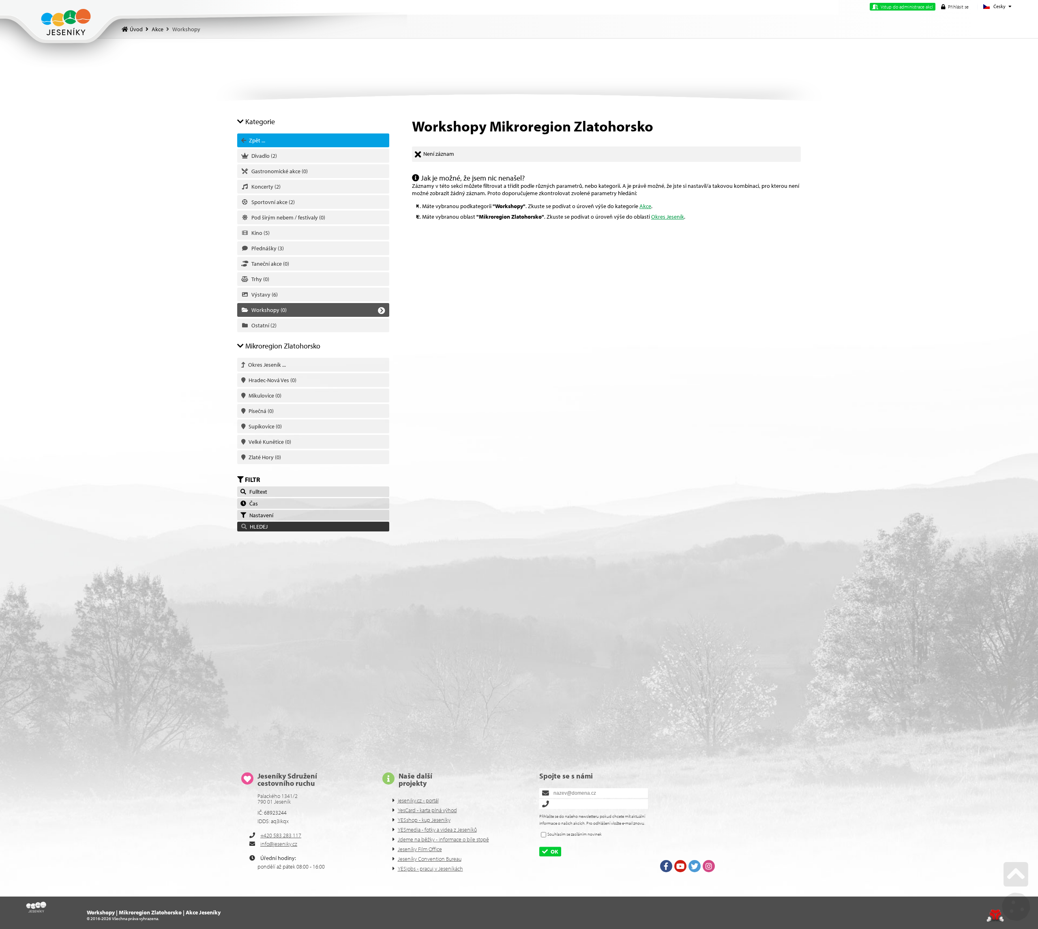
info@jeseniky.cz (278, 843)
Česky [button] (999, 6)
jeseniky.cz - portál (418, 800)
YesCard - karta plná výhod (427, 810)
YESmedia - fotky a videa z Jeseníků (437, 829)
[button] (955, 7)
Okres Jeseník (667, 216)
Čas (252, 503)
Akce (157, 29)
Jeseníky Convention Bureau (429, 858)
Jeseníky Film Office (420, 849)
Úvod (66, 22)
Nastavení (260, 515)
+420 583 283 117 (280, 835)
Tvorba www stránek (995, 916)
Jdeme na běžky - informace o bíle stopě (443, 839)
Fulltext (257, 491)
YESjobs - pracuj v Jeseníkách (430, 868)
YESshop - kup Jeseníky (424, 820)
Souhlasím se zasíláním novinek (574, 834)
